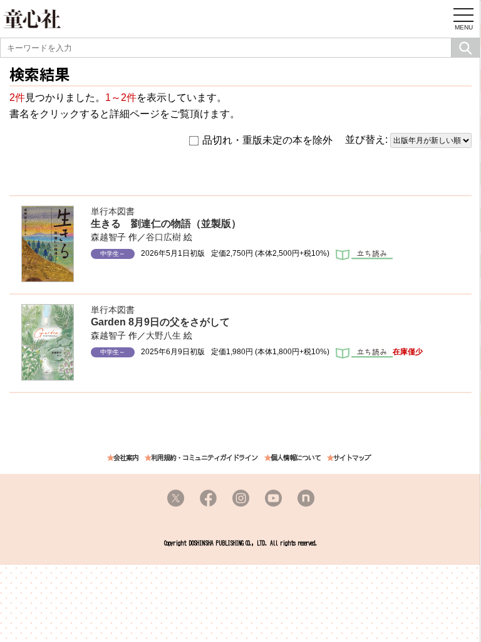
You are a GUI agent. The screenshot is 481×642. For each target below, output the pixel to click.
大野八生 (163, 335)
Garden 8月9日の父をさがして (160, 322)
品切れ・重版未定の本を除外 (267, 140)
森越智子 (108, 237)
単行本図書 (113, 211)
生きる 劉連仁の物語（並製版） (166, 223)
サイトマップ (352, 458)
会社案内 (125, 458)
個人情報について (296, 458)
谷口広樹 (163, 237)
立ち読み (364, 256)
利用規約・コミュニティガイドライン (204, 458)
